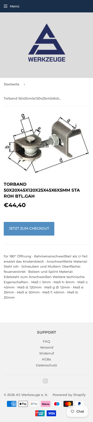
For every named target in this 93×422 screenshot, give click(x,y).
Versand (46, 347)
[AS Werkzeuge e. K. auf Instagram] (45, 382)
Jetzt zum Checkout (29, 228)
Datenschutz (46, 365)
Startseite (11, 84)
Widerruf (46, 353)
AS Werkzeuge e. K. (32, 395)
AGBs (46, 359)
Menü (14, 6)
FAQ (46, 341)
